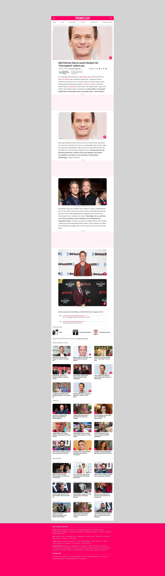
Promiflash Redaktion (74, 68)
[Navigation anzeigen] (54, 18)
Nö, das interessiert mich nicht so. (72, 323)
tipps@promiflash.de (82, 338)
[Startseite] (82, 18)
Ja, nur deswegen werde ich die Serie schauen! (76, 317)
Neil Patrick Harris (85, 77)
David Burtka (73, 86)
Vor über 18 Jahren (89, 84)
